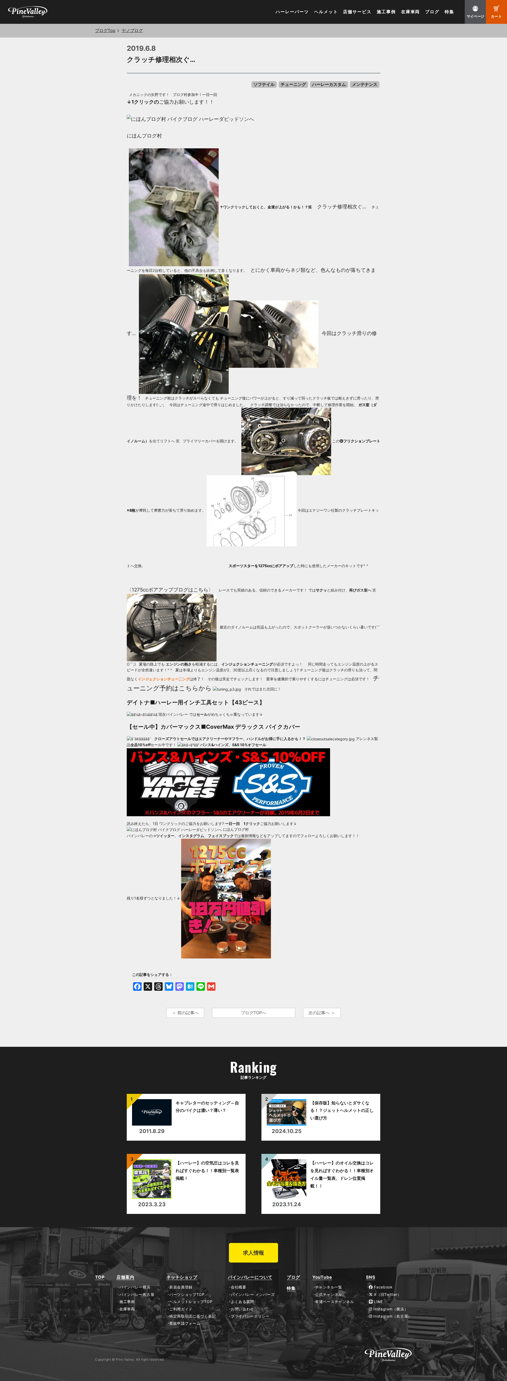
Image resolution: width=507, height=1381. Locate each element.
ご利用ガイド (181, 1309)
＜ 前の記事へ (185, 1012)
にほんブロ (139, 136)
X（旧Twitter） (387, 1294)
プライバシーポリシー (250, 1316)
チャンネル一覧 (328, 1287)
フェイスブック (221, 835)
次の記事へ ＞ (321, 1012)
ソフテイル (264, 84)
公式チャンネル (328, 1294)
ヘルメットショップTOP (190, 1302)
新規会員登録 (181, 1287)
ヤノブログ (132, 30)
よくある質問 (242, 1302)
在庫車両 (410, 11)
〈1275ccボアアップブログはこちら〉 (170, 590)
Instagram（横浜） (390, 1309)
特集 (449, 11)
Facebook (383, 1287)
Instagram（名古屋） (392, 1316)
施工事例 (386, 11)
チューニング (293, 84)
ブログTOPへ (253, 1012)
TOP (99, 1277)
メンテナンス (364, 84)
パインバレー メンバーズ (253, 1294)
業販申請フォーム (184, 1323)
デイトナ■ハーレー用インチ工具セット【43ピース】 (196, 702)
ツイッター (165, 835)
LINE (378, 1302)
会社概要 (238, 1287)
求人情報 (253, 1253)
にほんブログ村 (236, 829)
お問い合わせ (242, 1309)
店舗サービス (357, 11)
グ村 (157, 136)
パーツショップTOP (187, 1294)
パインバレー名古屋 (136, 1294)
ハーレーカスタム (329, 84)
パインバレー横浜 (134, 1287)
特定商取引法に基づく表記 (192, 1316)
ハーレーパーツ (292, 11)
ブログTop (105, 30)
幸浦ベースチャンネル (334, 1302)
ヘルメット (326, 11)
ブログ (432, 11)
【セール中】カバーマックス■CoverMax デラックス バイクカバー (214, 726)
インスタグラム (191, 835)
